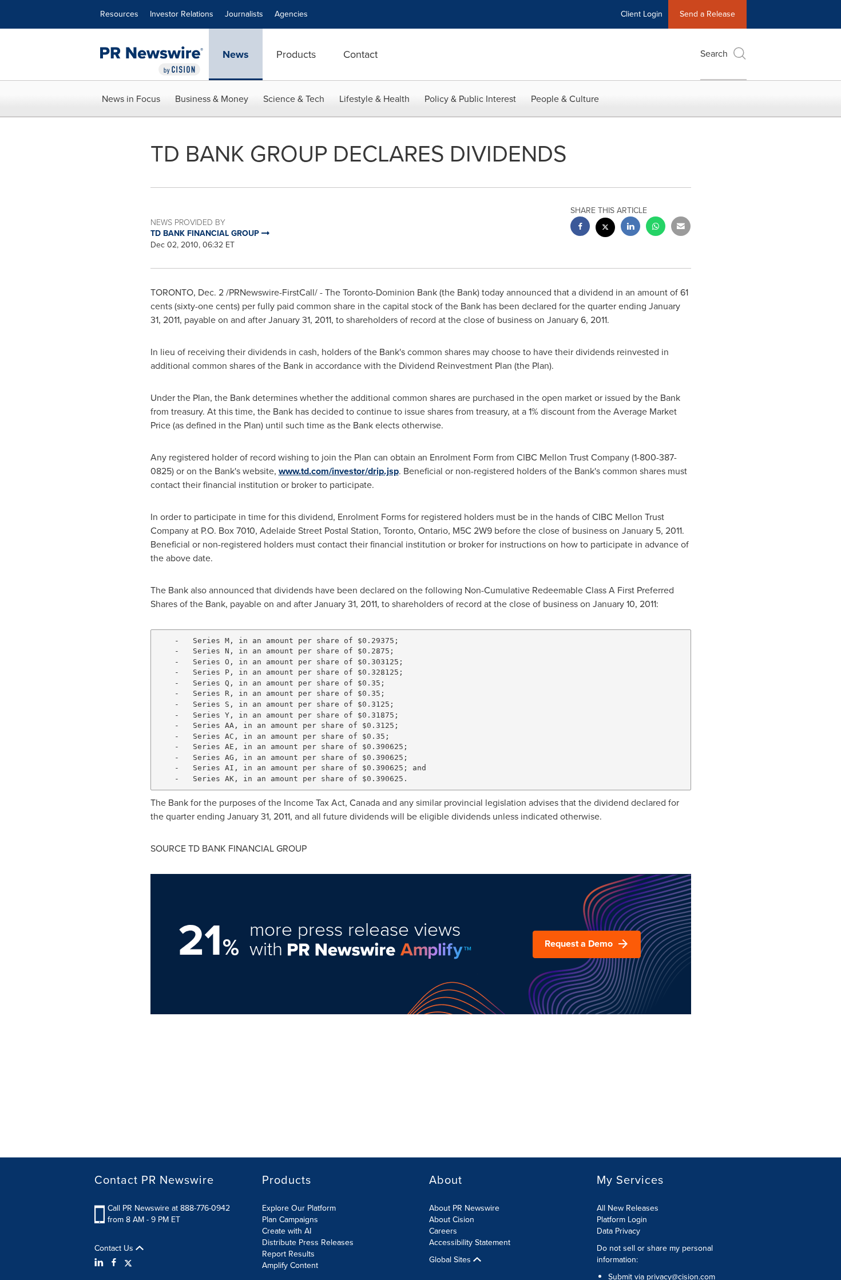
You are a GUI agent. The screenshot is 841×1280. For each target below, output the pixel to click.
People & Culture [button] (565, 98)
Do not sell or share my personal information (655, 1254)
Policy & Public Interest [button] (470, 98)
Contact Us (115, 1248)
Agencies (291, 14)
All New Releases (627, 1208)
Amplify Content (290, 1265)
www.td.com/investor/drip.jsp (339, 471)
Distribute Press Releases (308, 1242)
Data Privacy (618, 1231)
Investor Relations (181, 14)
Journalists (244, 14)
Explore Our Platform (299, 1208)
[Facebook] (114, 1263)
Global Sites (451, 1260)
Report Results (288, 1254)
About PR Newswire (464, 1208)
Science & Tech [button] (293, 98)
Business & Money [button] (211, 98)
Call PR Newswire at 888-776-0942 (169, 1208)
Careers (443, 1231)
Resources (119, 14)
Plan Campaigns (290, 1220)
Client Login (642, 14)
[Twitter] (128, 1263)
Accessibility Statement (469, 1242)
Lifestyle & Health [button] (374, 98)
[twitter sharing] (605, 229)
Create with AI (286, 1231)
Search (714, 53)
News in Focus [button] (131, 98)
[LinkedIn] (100, 1263)
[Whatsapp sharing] (655, 227)
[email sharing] (681, 227)
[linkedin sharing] (630, 227)
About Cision (451, 1220)
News (236, 54)
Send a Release (707, 14)
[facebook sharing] (580, 227)
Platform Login (622, 1220)
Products (296, 54)
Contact (360, 54)
